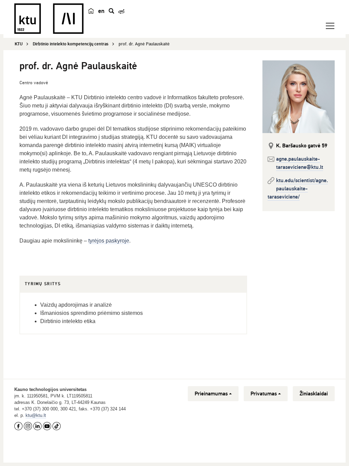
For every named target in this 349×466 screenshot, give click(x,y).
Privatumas (264, 393)
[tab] (43, 284)
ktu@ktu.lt (36, 415)
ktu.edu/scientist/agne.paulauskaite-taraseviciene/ (298, 188)
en (101, 11)
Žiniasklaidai (314, 393)
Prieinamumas (211, 393)
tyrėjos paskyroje (108, 241)
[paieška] (111, 11)
